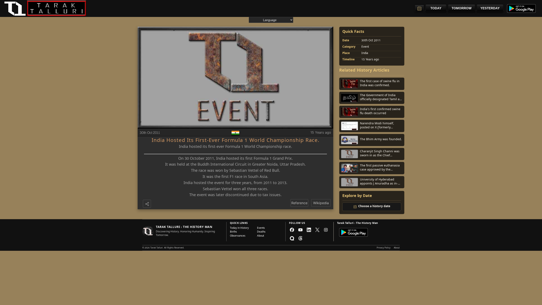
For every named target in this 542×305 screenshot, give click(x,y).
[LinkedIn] (309, 230)
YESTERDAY (490, 8)
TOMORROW (461, 8)
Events (261, 228)
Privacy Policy (383, 248)
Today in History (239, 228)
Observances (237, 236)
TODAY (435, 8)
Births (233, 232)
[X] (317, 230)
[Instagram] (326, 230)
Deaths (261, 232)
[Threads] (300, 238)
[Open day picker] (419, 8)
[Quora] (292, 238)
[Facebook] (292, 230)
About (260, 236)
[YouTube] (300, 230)
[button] (147, 204)
